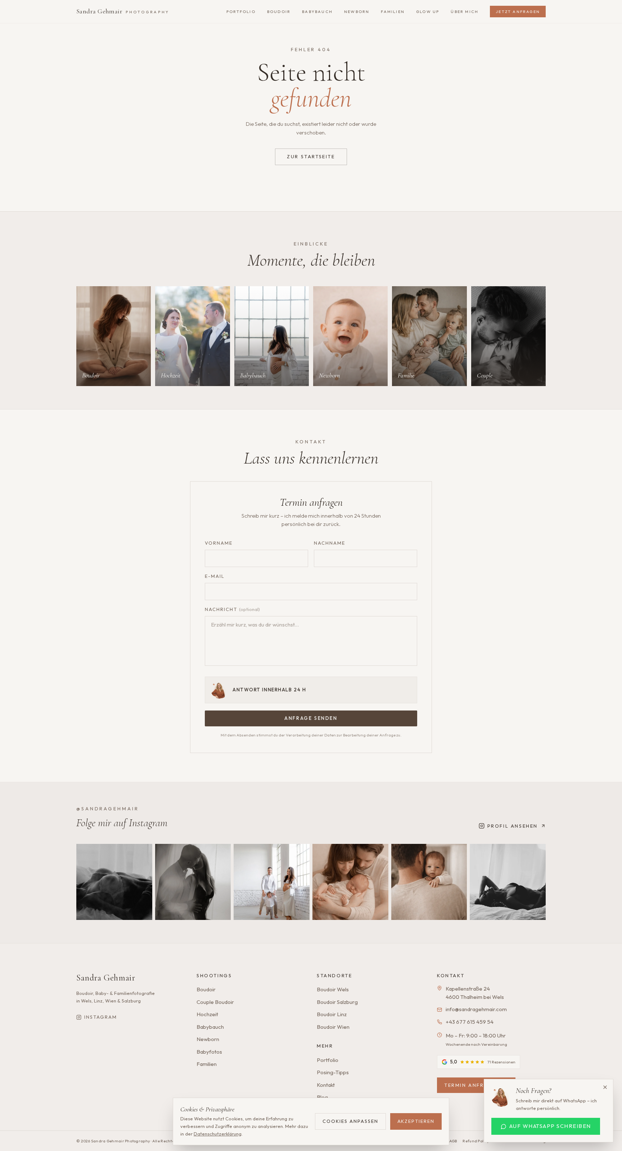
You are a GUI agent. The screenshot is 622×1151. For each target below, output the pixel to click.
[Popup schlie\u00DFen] (605, 1087)
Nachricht (232, 609)
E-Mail (215, 576)
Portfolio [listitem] (241, 11)
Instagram (100, 1017)
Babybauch (210, 1026)
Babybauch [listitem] (317, 11)
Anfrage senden (310, 718)
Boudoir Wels (333, 989)
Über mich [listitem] (464, 11)
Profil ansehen (512, 826)
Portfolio (327, 1060)
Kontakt (326, 1084)
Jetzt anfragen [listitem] (518, 11)
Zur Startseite (311, 156)
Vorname (219, 543)
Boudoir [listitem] (278, 11)
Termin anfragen (472, 1085)
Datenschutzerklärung (218, 1134)
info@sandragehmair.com (476, 1009)
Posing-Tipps (333, 1072)
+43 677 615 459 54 (469, 1021)
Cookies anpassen (350, 1121)
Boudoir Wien (333, 1026)
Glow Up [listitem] (427, 11)
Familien (207, 1064)
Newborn (208, 1039)
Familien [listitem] (393, 11)
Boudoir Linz (332, 1014)
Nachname (329, 543)
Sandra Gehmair (122, 11)
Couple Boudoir (215, 1002)
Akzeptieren (415, 1121)
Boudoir (206, 989)
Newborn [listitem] (356, 11)
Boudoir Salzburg (337, 1002)
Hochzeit (207, 1014)
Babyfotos (209, 1051)
